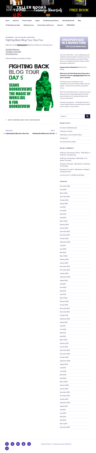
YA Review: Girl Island (77, 175)
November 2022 (65, 270)
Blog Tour (24, 120)
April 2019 (63, 420)
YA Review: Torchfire (66, 131)
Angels (37, 20)
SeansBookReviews (12, 49)
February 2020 (64, 385)
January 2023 (64, 263)
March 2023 (63, 256)
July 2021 (63, 326)
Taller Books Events (68, 20)
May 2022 (63, 291)
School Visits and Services (45, 25)
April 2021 (63, 336)
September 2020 (65, 361)
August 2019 (64, 406)
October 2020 (64, 357)
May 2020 (63, 374)
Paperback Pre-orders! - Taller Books (71, 169)
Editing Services (29, 25)
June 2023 (63, 249)
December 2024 (65, 196)
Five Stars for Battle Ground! (68, 128)
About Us (60, 25)
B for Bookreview (12, 54)
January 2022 (64, 305)
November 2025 (65, 186)
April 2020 (63, 378)
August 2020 (64, 364)
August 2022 (64, 280)
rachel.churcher (28, 37)
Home (7, 20)
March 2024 (63, 221)
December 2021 (65, 308)
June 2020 (63, 371)
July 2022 (63, 284)
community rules (78, 75)
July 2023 (63, 245)
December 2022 (65, 266)
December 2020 (65, 350)
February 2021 (64, 343)
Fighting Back (22, 45)
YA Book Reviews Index (13, 25)
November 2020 (65, 354)
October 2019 (64, 399)
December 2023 (65, 231)
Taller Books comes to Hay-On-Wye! (71, 135)
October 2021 (64, 315)
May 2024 (63, 214)
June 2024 (63, 210)
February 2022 (64, 301)
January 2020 (64, 388)
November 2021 (65, 312)
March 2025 (63, 193)
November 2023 (65, 235)
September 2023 (65, 242)
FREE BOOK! (71, 25)
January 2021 (64, 347)
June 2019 (63, 413)
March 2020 (64, 381)
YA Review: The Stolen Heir (68, 155)
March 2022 (63, 298)
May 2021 (63, 333)
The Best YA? (64, 138)
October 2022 (64, 273)
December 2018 (65, 427)
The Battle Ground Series (51, 20)
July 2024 (63, 207)
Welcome (16, 20)
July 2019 (63, 409)
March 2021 (63, 340)
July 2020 (63, 367)
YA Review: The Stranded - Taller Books (71, 158)
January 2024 (64, 228)
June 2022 (63, 287)
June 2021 (63, 329)
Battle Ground (14, 120)
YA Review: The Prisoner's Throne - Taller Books (74, 152)
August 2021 (64, 322)
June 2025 (63, 189)
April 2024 (63, 217)
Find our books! (27, 20)
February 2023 (64, 259)
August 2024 (64, 203)
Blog (79, 20)
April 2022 (63, 294)
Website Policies (46, 444)
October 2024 (64, 200)
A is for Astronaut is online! (68, 141)
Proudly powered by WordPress (61, 444)
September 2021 (65, 319)
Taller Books (31, 7)
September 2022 (65, 277)
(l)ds (13, 52)
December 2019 (65, 392)
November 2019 (65, 395)
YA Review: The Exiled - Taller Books (71, 164)
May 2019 (63, 416)
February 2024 (64, 224)
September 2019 (65, 402)
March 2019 (63, 423)
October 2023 (64, 238)
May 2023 (63, 252)
